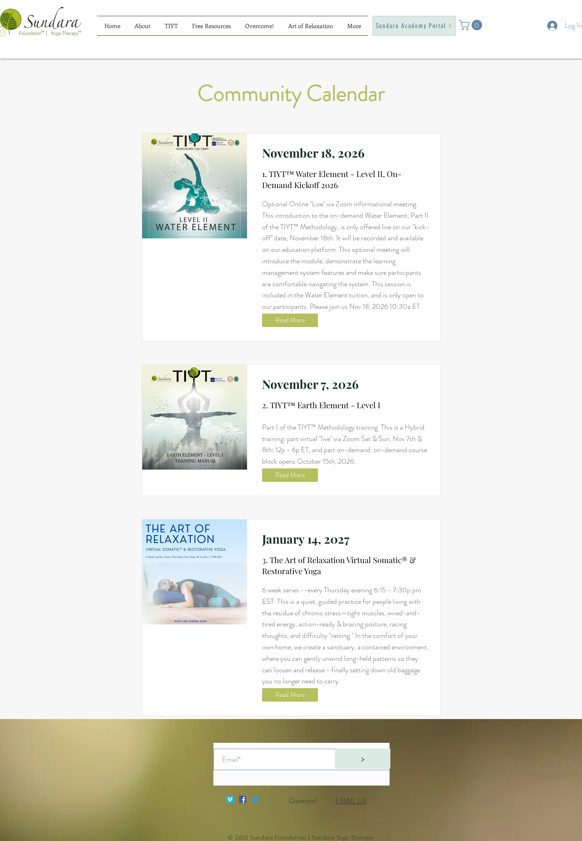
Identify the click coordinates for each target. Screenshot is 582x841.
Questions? (303, 800)
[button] (472, 25)
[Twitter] (255, 799)
